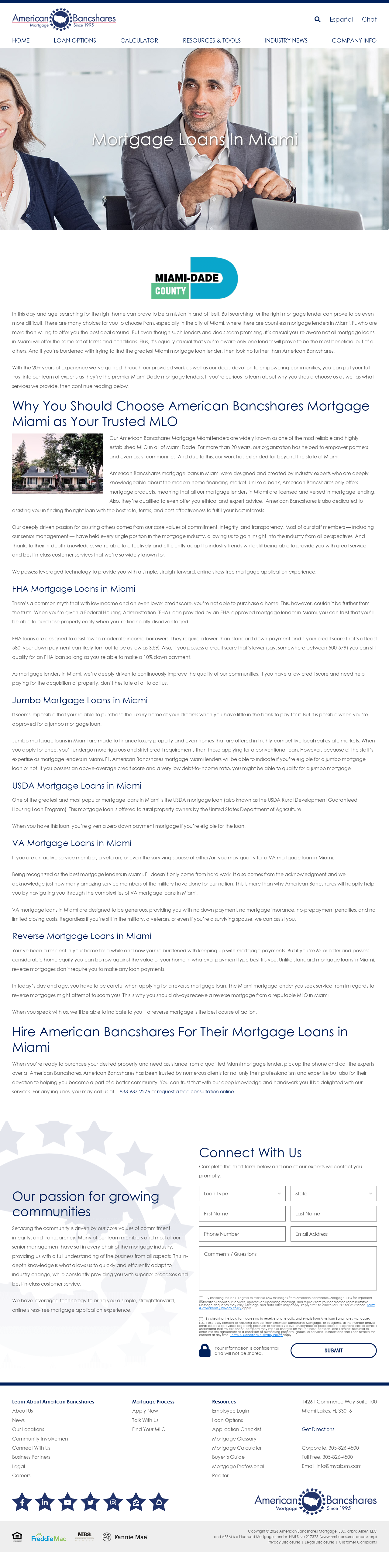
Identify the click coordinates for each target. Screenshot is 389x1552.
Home (20, 40)
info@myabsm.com (339, 1466)
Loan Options (75, 40)
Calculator (139, 40)
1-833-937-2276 (132, 1091)
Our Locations (28, 1429)
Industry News (286, 40)
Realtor (220, 1475)
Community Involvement (41, 1439)
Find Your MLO (149, 1429)
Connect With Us (31, 1448)
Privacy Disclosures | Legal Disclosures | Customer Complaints (322, 1542)
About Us (22, 1411)
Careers (21, 1475)
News (18, 1420)
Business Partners (31, 1457)
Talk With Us (145, 1420)
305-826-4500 (344, 1448)
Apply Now (145, 1411)
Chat (369, 19)
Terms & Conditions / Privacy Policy (256, 1335)
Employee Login (230, 1411)
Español (341, 19)
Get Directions (318, 1429)
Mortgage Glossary (234, 1439)
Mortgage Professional (238, 1466)
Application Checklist (236, 1429)
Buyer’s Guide (228, 1457)
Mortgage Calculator (237, 1448)
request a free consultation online (195, 1091)
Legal (18, 1466)
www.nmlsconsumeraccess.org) (349, 1536)
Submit (334, 1350)
